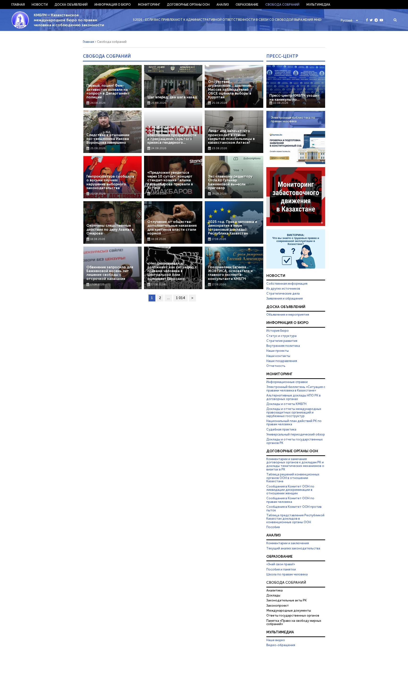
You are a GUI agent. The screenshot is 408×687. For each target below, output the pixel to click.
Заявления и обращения (284, 298)
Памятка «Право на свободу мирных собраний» (293, 622)
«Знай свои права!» (280, 564)
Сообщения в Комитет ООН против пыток (294, 508)
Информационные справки (287, 382)
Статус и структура (281, 336)
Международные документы (288, 610)
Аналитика (274, 590)
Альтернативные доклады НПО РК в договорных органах (293, 397)
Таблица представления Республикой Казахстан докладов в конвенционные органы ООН (295, 518)
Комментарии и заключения (287, 543)
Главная (18, 4)
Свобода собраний (282, 4)
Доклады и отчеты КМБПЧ (286, 404)
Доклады (273, 595)
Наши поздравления (281, 361)
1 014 (180, 298)
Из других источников (283, 288)
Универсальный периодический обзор (295, 434)
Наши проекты (277, 350)
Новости (40, 4)
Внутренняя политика (283, 346)
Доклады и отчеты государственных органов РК (294, 441)
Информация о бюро (112, 4)
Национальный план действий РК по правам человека (294, 422)
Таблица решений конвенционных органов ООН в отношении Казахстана (292, 477)
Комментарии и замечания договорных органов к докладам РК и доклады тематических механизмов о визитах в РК (295, 464)
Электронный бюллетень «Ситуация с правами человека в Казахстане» (295, 388)
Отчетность (275, 366)
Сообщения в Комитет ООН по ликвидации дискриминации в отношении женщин (290, 489)
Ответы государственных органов (292, 615)
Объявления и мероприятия (287, 314)
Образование (247, 4)
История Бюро (277, 330)
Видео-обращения (280, 645)
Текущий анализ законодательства (293, 548)
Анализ (223, 4)
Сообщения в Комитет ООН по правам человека (290, 500)
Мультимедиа (318, 4)
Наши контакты (278, 356)
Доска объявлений (71, 4)
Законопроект (277, 605)
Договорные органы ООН (188, 4)
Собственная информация (286, 283)
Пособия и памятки (281, 569)
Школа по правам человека (287, 574)
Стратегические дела (283, 293)
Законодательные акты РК (286, 600)
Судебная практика (281, 429)
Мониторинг (149, 4)
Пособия (273, 527)
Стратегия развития (281, 341)
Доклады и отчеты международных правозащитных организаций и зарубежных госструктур (293, 412)
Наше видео (275, 640)
